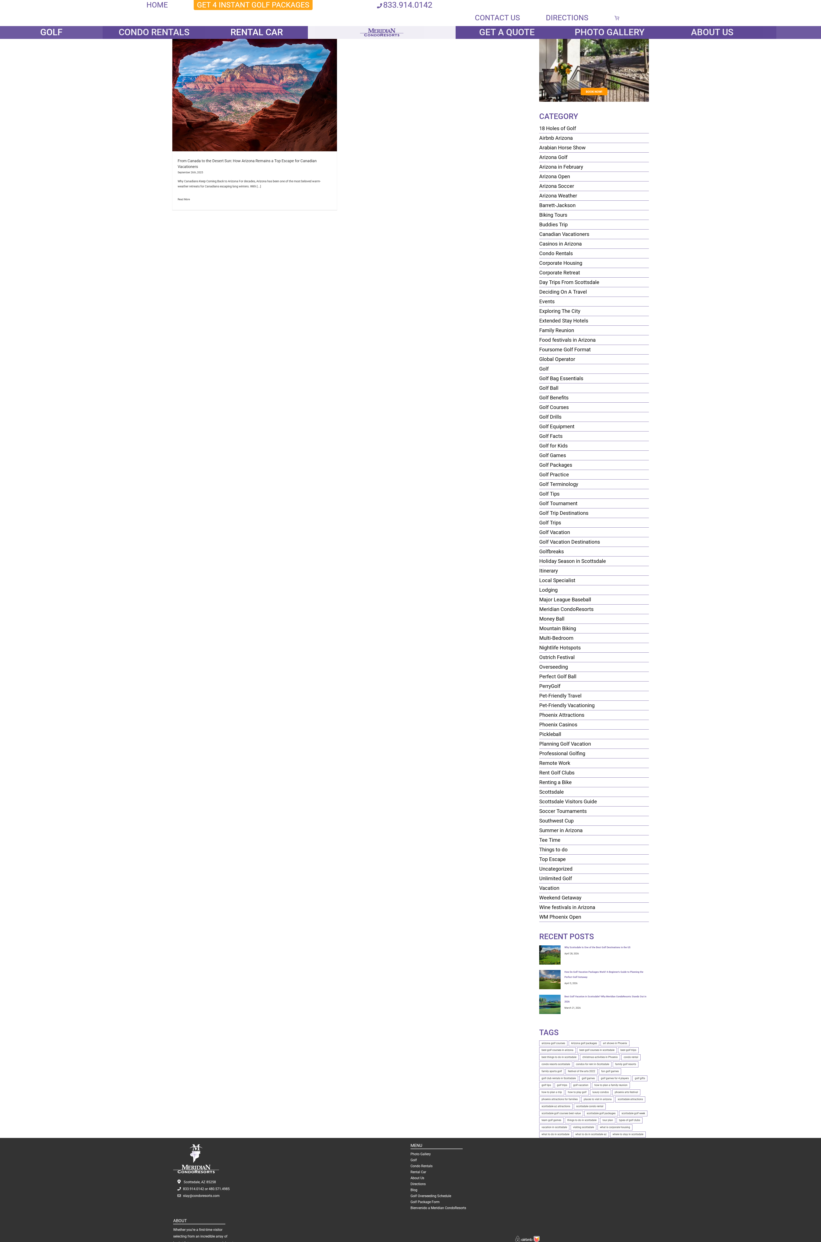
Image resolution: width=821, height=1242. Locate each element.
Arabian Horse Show (562, 147)
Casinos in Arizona (560, 243)
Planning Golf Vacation (565, 743)
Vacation (549, 888)
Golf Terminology (558, 484)
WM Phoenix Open (560, 917)
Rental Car (418, 1172)
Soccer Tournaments (563, 811)
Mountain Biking (557, 628)
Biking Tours (553, 215)
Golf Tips (549, 493)
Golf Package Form (425, 1202)
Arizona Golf (553, 157)
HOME (157, 5)
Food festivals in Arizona (567, 340)
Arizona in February (561, 166)
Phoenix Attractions (561, 715)
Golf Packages (555, 465)
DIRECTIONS (567, 17)
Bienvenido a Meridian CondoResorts (438, 1208)
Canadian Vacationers (564, 234)
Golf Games (552, 455)
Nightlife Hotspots (560, 647)
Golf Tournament (558, 503)
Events (547, 301)
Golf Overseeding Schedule (430, 1196)
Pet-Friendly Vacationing (567, 705)
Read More (184, 199)
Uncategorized (556, 868)
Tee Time (549, 840)
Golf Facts (551, 436)
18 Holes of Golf (557, 128)
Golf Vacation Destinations (569, 541)
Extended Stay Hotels (563, 320)
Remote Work (554, 763)
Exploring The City (559, 311)
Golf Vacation (554, 532)
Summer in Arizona (561, 830)
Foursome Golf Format (565, 349)
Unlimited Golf (555, 878)
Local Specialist (557, 580)
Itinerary (548, 570)
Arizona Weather (558, 195)
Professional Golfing (562, 753)
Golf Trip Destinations (563, 513)
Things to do (553, 849)
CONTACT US (497, 17)
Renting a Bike (555, 782)
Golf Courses (554, 407)
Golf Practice (554, 474)
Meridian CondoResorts (566, 609)
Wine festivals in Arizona (567, 907)
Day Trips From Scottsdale (569, 282)
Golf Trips (550, 522)
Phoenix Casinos (558, 724)
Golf (544, 368)
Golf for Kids (553, 445)
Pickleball (550, 734)
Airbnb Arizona (556, 138)
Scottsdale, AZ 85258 (200, 1182)
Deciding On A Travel (563, 291)
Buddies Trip (553, 224)
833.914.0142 (407, 5)
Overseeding (553, 667)
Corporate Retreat (559, 272)
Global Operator (557, 359)
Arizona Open (554, 176)
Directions (418, 1184)
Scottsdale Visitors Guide (568, 801)
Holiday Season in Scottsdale (572, 561)
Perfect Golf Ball (557, 676)
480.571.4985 (219, 1189)
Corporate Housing (560, 263)
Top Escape (552, 859)
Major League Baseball (565, 599)
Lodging (548, 590)
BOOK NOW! (594, 91)
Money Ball (551, 618)
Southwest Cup (556, 820)
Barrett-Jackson (557, 205)
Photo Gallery (420, 1154)
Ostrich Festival (557, 657)
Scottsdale (551, 792)
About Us (417, 1178)
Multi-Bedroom (556, 638)
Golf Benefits (553, 397)
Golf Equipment (556, 426)
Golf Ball (548, 388)
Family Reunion (556, 330)
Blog (413, 1190)
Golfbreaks (551, 551)
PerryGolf (549, 686)
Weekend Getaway (560, 897)
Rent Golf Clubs (556, 772)
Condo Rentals (556, 253)
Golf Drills (550, 416)
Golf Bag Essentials (561, 378)
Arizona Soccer (556, 186)
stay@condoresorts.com (201, 1196)
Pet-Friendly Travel (560, 695)
